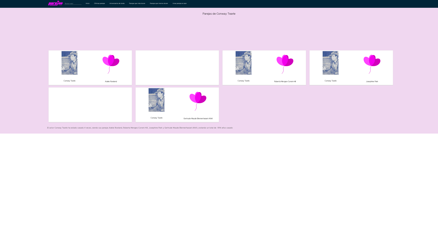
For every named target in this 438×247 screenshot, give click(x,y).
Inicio (87, 3)
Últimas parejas (99, 3)
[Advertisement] (219, 32)
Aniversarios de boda (117, 3)
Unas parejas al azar (180, 3)
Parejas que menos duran (159, 3)
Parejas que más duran (137, 3)
